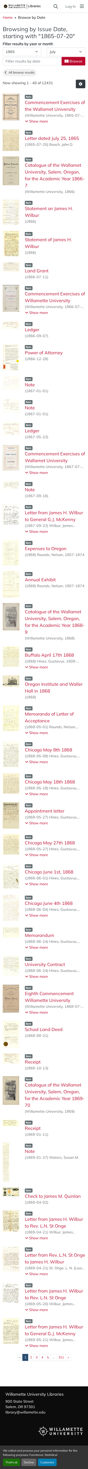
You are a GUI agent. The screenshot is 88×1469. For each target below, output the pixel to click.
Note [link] (30, 384)
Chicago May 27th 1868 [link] (50, 843)
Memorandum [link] (39, 935)
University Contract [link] (45, 964)
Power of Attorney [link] (44, 352)
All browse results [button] (21, 72)
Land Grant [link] (37, 270)
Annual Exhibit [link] (40, 579)
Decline (29, 1462)
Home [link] (8, 17)
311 (61, 1357)
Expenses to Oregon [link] (46, 548)
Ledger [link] (32, 329)
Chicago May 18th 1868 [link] (50, 782)
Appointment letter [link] (44, 811)
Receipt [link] (33, 1062)
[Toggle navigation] (82, 6)
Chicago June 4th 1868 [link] (49, 903)
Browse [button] (75, 61)
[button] (28, 6)
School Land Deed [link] (44, 1029)
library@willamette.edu (25, 1412)
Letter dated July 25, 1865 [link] (52, 138)
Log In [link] (70, 6)
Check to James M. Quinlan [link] (53, 1196)
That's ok (11, 1462)
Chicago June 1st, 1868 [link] (49, 872)
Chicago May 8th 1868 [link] (48, 750)
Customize (47, 1462)
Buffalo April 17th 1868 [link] (49, 655)
